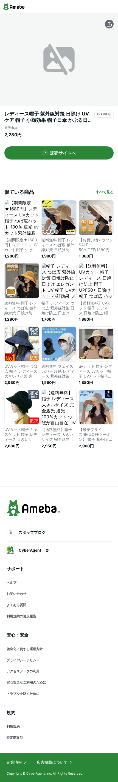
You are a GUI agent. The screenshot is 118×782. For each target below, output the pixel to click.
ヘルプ (11, 582)
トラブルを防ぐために (23, 693)
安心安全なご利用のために (26, 682)
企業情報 (14, 762)
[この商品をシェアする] (109, 24)
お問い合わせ (16, 594)
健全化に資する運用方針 (25, 649)
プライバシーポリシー (23, 660)
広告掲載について (52, 762)
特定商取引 (15, 737)
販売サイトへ (63, 153)
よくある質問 (16, 605)
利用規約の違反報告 (21, 616)
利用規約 (13, 726)
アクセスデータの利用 (23, 671)
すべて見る (105, 192)
